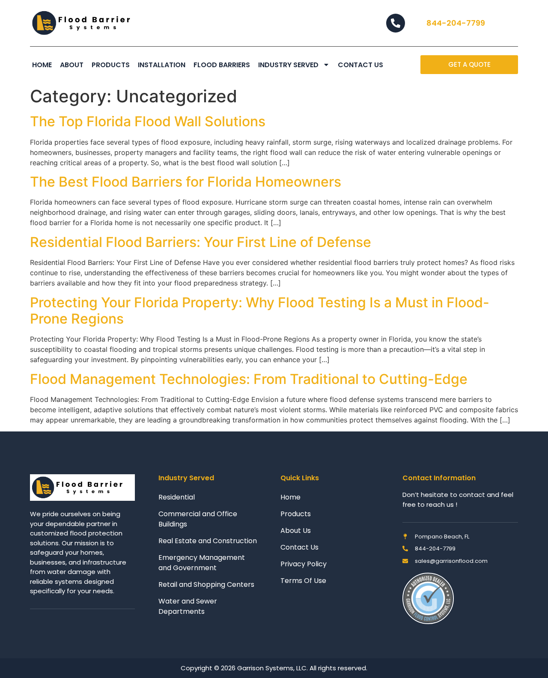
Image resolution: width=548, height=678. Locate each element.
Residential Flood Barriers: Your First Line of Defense (200, 242)
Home (42, 65)
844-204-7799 (455, 23)
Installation (161, 65)
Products (111, 65)
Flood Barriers (222, 65)
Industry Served (288, 65)
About (71, 65)
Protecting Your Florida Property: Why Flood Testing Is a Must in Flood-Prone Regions (259, 310)
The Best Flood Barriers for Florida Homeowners (185, 181)
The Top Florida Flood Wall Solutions (147, 121)
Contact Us (360, 65)
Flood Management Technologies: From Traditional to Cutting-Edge (249, 379)
